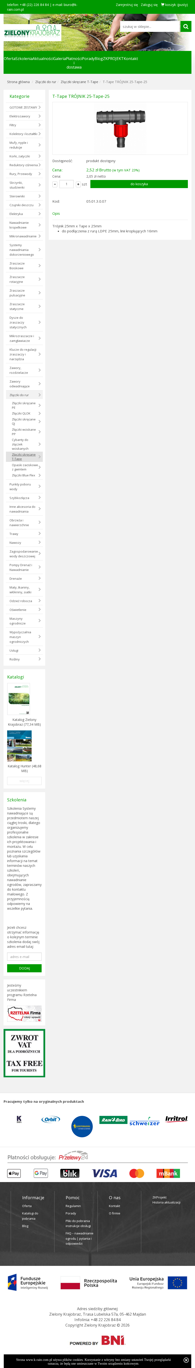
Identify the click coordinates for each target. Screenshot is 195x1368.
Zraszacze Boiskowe (17, 265)
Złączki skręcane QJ (24, 421)
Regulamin (73, 1206)
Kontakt (131, 58)
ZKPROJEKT (113, 58)
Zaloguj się (149, 4)
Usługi (14, 650)
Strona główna (18, 82)
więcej (24, 781)
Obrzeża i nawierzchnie (19, 522)
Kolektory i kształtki (23, 134)
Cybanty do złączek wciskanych (20, 444)
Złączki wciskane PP (24, 431)
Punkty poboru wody (20, 486)
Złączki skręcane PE (24, 405)
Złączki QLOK (21, 413)
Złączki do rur (45, 82)
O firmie (114, 1213)
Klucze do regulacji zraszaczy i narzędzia (23, 354)
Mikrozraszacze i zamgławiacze (22, 338)
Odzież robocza (21, 601)
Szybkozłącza (19, 498)
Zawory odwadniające (20, 383)
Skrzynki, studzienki (17, 185)
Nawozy (15, 542)
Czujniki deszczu (22, 205)
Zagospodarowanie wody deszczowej (24, 553)
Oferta (9, 58)
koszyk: (176, 4)
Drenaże (16, 578)
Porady (88, 58)
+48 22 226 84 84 (106, 1319)
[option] (19, 1119)
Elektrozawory (20, 116)
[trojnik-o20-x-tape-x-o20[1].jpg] (120, 128)
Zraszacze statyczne (17, 306)
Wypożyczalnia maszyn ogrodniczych (20, 637)
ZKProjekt (159, 1197)
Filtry (13, 125)
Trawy (14, 534)
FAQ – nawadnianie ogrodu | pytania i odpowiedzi (79, 1238)
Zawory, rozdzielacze (19, 370)
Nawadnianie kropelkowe (19, 225)
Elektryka (16, 214)
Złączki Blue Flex (23, 475)
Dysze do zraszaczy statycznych (18, 322)
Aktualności (43, 58)
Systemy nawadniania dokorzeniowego (22, 250)
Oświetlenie (18, 610)
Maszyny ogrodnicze (18, 620)
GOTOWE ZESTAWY (23, 107)
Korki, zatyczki (20, 156)
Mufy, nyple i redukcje (19, 145)
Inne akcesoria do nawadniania (22, 509)
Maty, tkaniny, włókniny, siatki (20, 589)
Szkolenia (24, 58)
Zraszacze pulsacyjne (17, 292)
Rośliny (15, 659)
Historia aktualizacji (166, 1202)
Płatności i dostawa (74, 62)
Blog (99, 58)
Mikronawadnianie (23, 236)
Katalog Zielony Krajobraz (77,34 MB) (24, 722)
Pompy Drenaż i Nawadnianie (21, 567)
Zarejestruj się (127, 4)
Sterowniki (17, 196)
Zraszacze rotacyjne (17, 279)
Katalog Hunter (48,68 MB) (24, 768)
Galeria (59, 58)
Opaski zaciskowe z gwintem (25, 467)
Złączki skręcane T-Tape (79, 82)
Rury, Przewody (21, 174)
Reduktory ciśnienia (24, 165)
